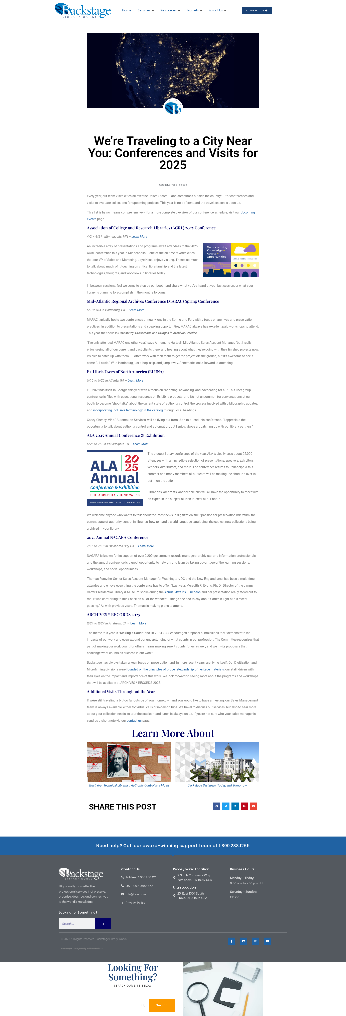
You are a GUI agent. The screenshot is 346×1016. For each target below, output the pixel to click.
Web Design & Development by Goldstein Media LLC (82, 948)
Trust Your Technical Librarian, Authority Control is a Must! (129, 785)
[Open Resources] (179, 10)
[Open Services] (153, 10)
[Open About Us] (225, 10)
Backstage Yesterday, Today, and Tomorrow (217, 785)
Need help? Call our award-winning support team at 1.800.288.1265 (173, 846)
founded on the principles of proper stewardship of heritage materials (175, 669)
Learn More (139, 236)
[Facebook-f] (231, 941)
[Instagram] (255, 941)
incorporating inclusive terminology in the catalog (128, 410)
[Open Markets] (201, 10)
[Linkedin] (243, 941)
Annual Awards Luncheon (182, 592)
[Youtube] (267, 941)
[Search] (103, 923)
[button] (216, 806)
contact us (134, 720)
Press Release (178, 184)
